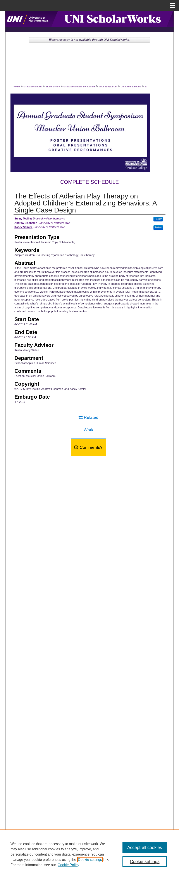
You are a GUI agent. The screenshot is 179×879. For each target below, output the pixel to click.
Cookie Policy (68, 865)
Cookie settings (90, 859)
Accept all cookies (144, 847)
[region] (89, 854)
